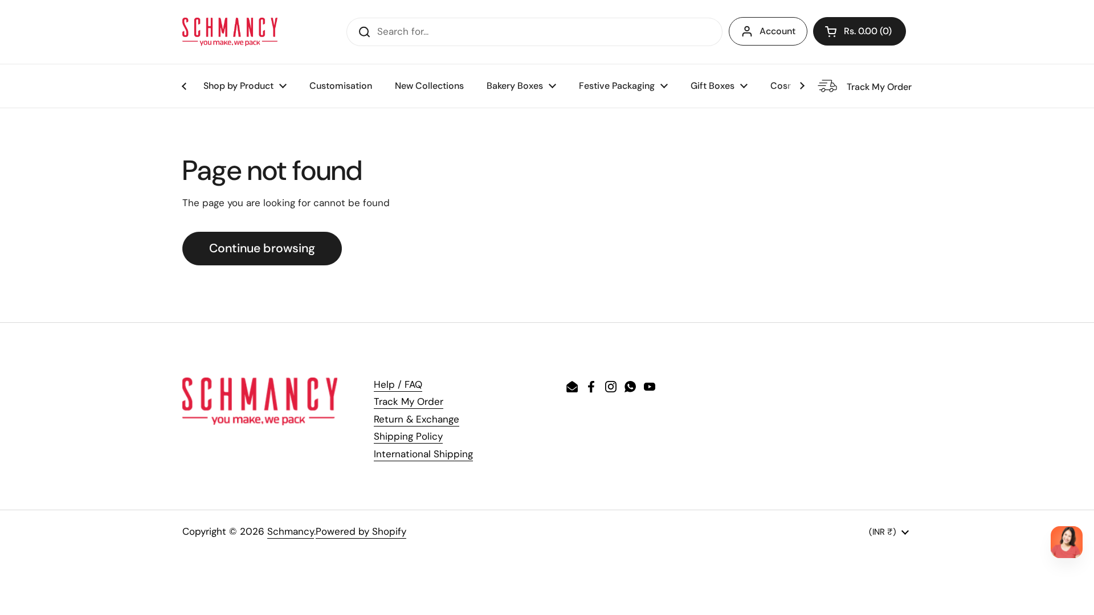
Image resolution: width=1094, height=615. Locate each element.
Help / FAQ (398, 384)
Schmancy (290, 531)
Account (777, 31)
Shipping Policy (408, 436)
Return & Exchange (416, 419)
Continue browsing (262, 248)
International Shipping (423, 454)
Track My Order (408, 401)
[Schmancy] (229, 32)
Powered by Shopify (361, 531)
